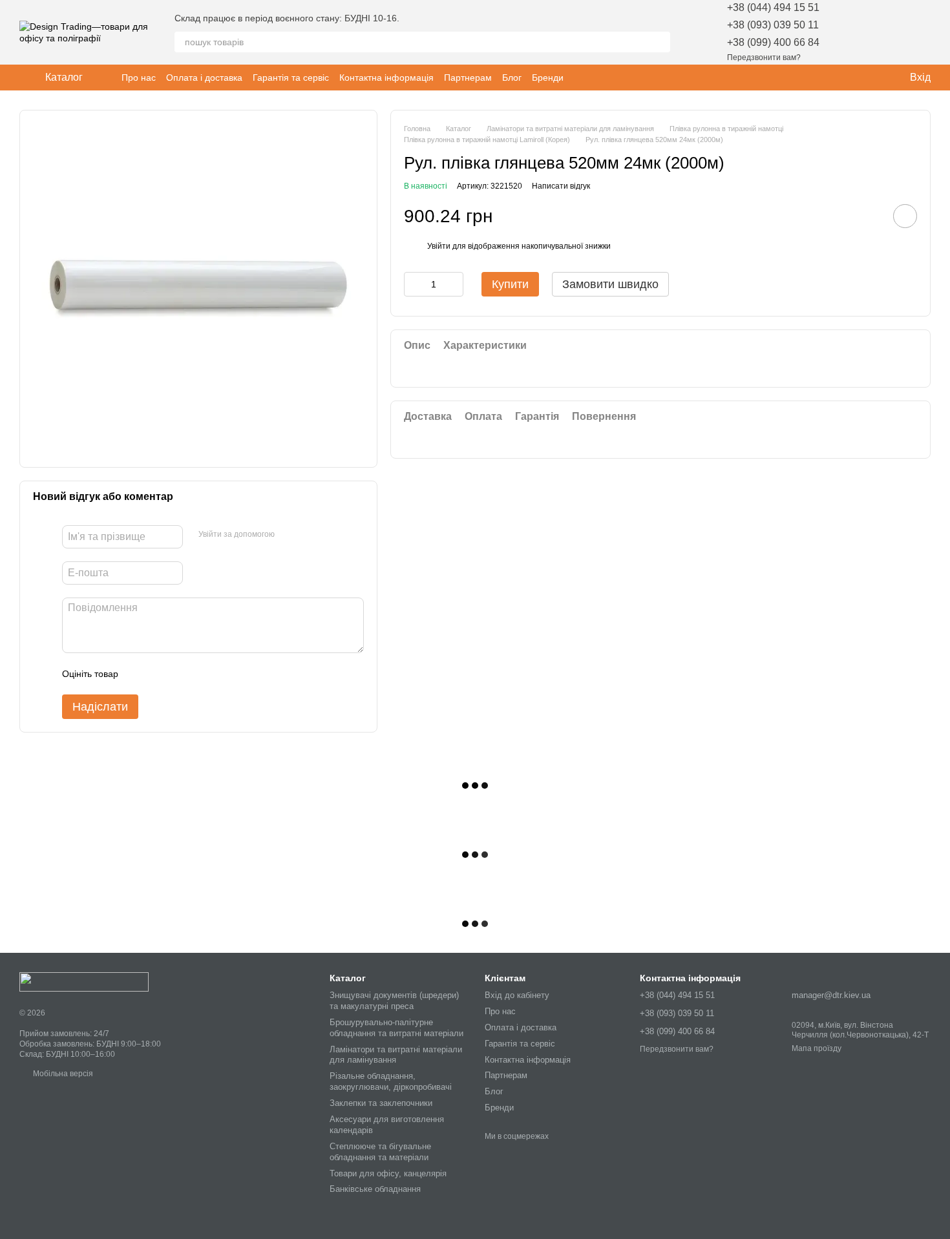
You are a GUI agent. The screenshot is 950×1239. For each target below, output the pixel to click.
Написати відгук (561, 186)
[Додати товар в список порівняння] (868, 216)
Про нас (138, 77)
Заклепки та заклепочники (381, 1103)
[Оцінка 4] (201, 674)
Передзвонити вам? (764, 57)
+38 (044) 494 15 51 (773, 7)
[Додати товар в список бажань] (905, 217)
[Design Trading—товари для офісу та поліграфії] (84, 981)
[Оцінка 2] (160, 674)
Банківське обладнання (375, 1189)
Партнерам (468, 77)
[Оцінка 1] (139, 674)
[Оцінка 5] (222, 674)
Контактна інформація (386, 77)
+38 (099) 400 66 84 (773, 42)
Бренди (548, 77)
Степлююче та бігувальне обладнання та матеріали (380, 1151)
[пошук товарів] (659, 42)
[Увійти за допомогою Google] (309, 535)
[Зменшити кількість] (414, 285)
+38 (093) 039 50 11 (773, 24)
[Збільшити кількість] (454, 285)
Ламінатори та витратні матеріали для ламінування (396, 1055)
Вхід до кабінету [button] (517, 995)
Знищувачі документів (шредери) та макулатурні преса (394, 1000)
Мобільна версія (62, 1073)
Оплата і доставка (204, 77)
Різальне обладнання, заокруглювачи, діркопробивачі (391, 1081)
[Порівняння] (886, 32)
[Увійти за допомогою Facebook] (289, 535)
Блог (512, 77)
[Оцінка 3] (181, 674)
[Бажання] (853, 32)
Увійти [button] (438, 246)
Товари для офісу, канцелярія (388, 1173)
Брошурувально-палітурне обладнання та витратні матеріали (396, 1027)
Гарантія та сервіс (291, 77)
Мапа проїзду (816, 1048)
